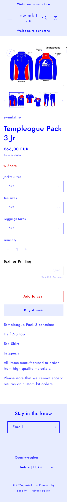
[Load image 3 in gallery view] (50, 100)
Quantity (10, 240)
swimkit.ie (31, 485)
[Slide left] (4, 101)
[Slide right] (63, 101)
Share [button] (12, 165)
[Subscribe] (54, 427)
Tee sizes (10, 198)
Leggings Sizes (15, 219)
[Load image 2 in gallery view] (33, 100)
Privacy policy (41, 490)
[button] (9, 18)
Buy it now (33, 310)
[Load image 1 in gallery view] (16, 100)
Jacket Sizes (12, 177)
